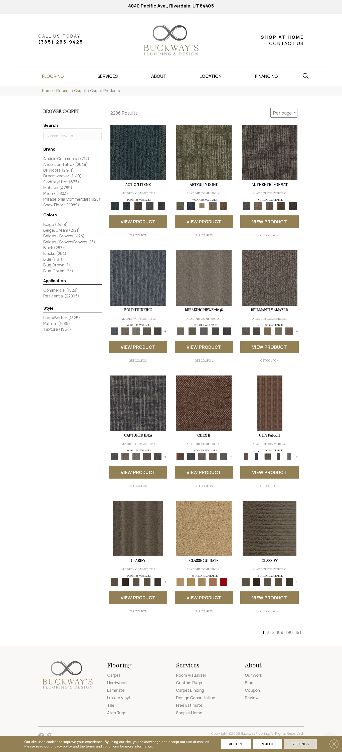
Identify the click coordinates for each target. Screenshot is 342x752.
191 (298, 632)
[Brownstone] (138, 205)
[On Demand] (215, 331)
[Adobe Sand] (204, 528)
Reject (267, 744)
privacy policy (61, 746)
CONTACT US (286, 43)
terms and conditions (102, 746)
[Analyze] (125, 581)
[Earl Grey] (150, 205)
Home (47, 90)
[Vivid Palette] (223, 205)
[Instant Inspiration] (289, 331)
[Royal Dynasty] (223, 581)
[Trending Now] (204, 277)
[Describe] (136, 581)
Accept (236, 744)
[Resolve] (138, 528)
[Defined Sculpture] (258, 205)
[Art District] (202, 456)
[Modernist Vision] (202, 205)
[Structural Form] (293, 205)
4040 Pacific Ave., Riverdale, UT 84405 (171, 6)
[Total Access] (227, 331)
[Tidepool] (138, 152)
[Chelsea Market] (204, 403)
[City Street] (161, 205)
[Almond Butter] (202, 581)
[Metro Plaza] (212, 456)
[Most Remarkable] (191, 205)
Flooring (63, 90)
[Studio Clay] (212, 581)
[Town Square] (223, 456)
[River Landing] (191, 456)
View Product (138, 222)
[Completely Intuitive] (267, 331)
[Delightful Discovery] (204, 152)
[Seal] (157, 331)
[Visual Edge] (269, 152)
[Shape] (138, 277)
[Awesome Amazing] (212, 205)
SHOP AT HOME (282, 37)
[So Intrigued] (269, 277)
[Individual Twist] (269, 205)
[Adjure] (157, 581)
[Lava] (136, 331)
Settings (300, 744)
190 (289, 632)
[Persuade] (146, 581)
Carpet (80, 90)
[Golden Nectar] (191, 581)
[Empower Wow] (278, 331)
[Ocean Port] (126, 205)
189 (279, 632)
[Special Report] (192, 331)
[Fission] (146, 331)
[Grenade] (125, 331)
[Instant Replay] (204, 331)
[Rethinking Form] (281, 205)
